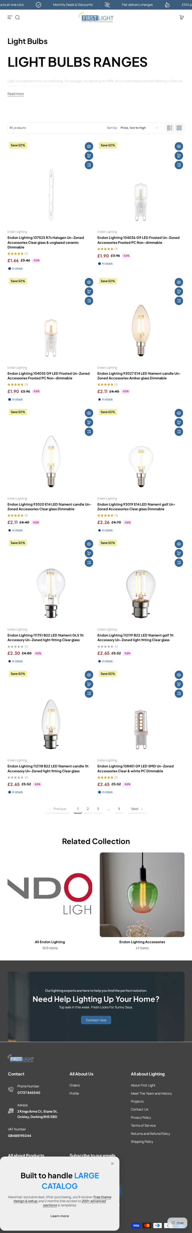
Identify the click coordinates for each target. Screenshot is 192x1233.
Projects (137, 1101)
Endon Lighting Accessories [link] (142, 942)
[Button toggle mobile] (10, 17)
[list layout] (170, 128)
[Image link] (49, 902)
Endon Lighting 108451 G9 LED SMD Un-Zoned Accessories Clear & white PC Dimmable (135, 768)
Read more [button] (15, 93)
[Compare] (89, 165)
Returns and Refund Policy (150, 1133)
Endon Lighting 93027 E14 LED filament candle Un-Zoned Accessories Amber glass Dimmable (139, 375)
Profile (74, 1093)
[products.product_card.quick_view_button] (89, 146)
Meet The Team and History (151, 1093)
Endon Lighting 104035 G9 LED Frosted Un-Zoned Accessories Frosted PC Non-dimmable (48, 375)
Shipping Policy (142, 1141)
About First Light (143, 1085)
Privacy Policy (141, 1117)
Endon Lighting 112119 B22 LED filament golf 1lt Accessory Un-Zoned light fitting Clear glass (135, 637)
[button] (17, 17)
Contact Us (139, 1109)
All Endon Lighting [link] (50, 942)
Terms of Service (143, 1125)
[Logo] (96, 17)
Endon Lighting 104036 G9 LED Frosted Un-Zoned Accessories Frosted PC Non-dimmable (138, 239)
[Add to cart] (89, 155)
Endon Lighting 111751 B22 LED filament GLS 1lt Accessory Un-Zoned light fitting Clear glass (45, 637)
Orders (75, 1085)
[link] (57, 808)
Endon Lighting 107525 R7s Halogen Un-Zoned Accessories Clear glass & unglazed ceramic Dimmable (45, 242)
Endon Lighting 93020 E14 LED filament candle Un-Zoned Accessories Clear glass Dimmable (49, 506)
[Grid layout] (179, 128)
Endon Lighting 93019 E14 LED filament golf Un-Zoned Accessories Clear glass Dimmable (136, 506)
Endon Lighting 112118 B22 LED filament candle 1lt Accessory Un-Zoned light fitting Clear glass (48, 768)
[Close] (112, 1163)
